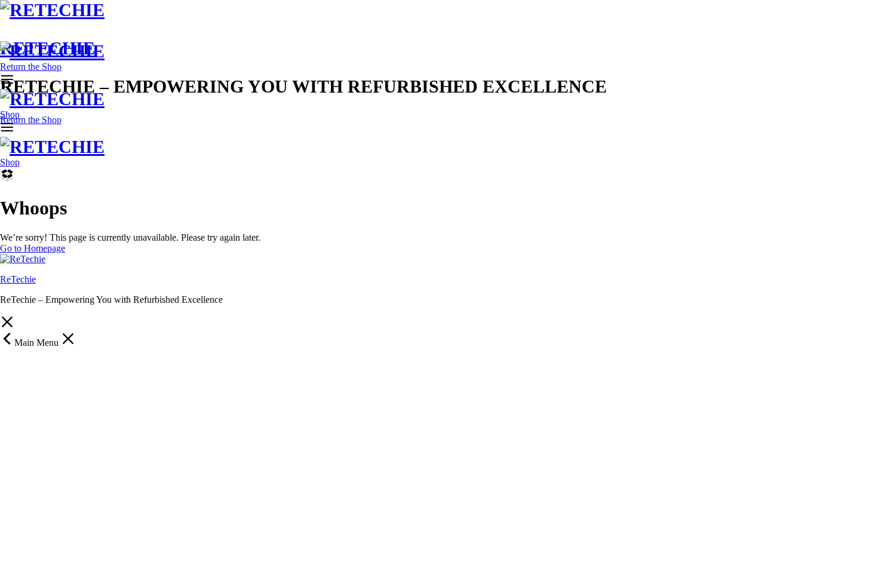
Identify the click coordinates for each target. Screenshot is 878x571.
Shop (10, 114)
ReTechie (18, 279)
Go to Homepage (32, 248)
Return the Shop (31, 120)
